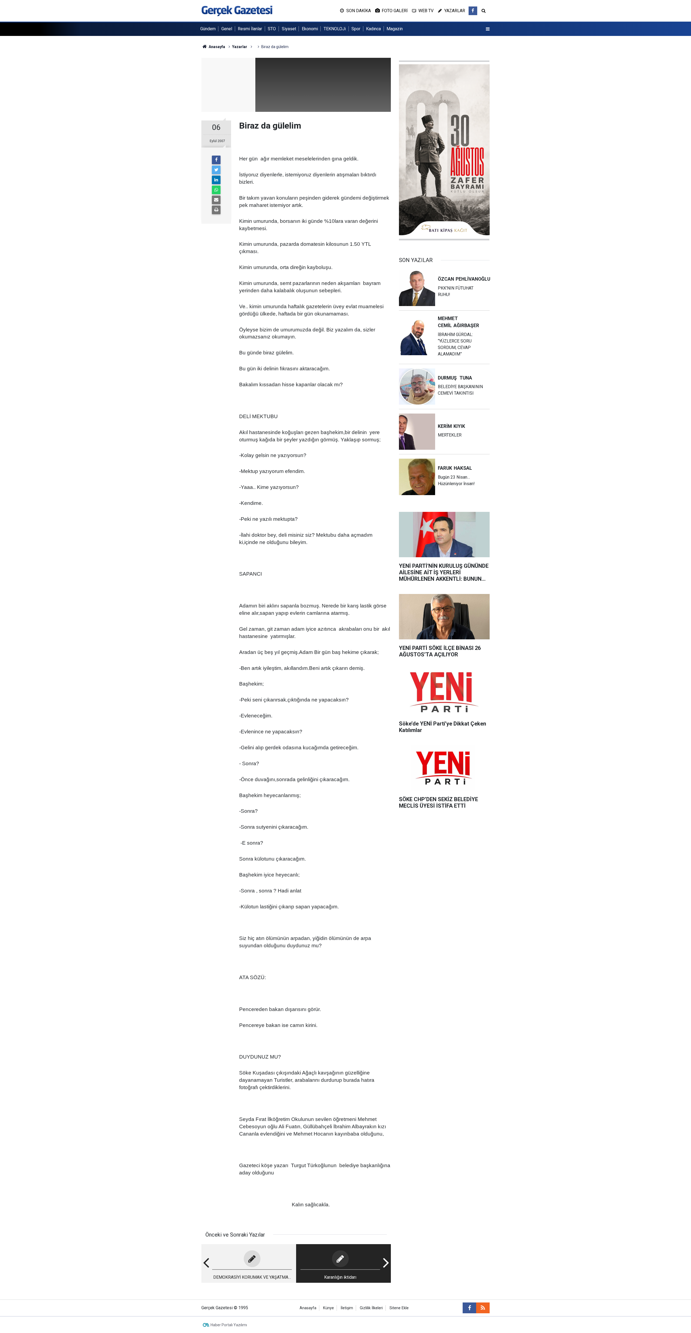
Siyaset (289, 28)
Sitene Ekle (399, 1308)
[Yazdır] (216, 210)
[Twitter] (216, 170)
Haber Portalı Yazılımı (229, 1325)
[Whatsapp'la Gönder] (216, 190)
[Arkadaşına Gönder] (216, 200)
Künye (328, 1308)
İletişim (347, 1308)
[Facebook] (216, 160)
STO (272, 28)
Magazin (395, 28)
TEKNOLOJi (335, 28)
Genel (226, 28)
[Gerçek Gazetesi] (236, 10)
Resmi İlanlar (250, 28)
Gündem (208, 28)
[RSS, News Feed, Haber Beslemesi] (483, 1307)
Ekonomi (310, 28)
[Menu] (488, 29)
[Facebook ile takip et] (473, 10)
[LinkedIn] (216, 180)
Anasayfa (308, 1308)
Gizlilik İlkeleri (371, 1308)
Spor (355, 28)
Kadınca (373, 28)
